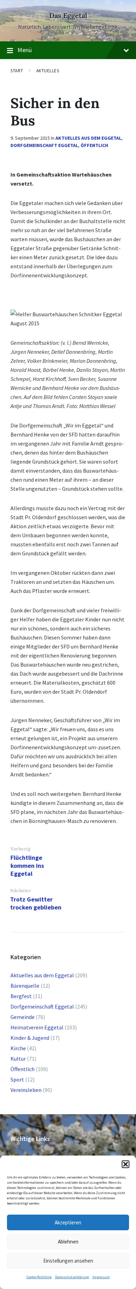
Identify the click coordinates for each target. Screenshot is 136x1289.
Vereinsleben (25, 1089)
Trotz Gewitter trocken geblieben (35, 903)
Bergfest (21, 996)
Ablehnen (68, 1241)
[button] (125, 1164)
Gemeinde (22, 1016)
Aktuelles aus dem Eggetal (88, 138)
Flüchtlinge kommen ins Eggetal (27, 866)
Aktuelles (47, 71)
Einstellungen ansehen (68, 1260)
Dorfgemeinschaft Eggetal (44, 145)
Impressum (101, 1277)
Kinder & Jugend (29, 1037)
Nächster (20, 891)
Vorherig (20, 849)
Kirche (18, 1048)
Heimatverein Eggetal (36, 1027)
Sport (17, 1079)
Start (16, 71)
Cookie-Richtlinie (39, 1277)
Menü (24, 50)
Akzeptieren (68, 1222)
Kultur (18, 1058)
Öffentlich (94, 145)
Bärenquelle (24, 985)
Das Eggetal (68, 15)
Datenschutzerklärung (72, 1277)
